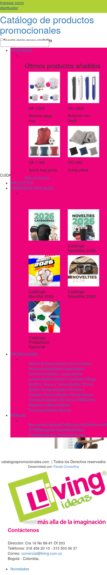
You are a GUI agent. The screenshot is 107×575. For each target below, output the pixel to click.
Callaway (53, 424)
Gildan (90, 424)
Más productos (37, 177)
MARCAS (18, 415)
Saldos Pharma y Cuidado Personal (57, 392)
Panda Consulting (66, 466)
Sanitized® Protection (56, 434)
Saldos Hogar (62, 368)
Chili (64, 424)
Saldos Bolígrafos (43, 363)
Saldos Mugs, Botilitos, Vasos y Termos (63, 381)
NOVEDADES (21, 50)
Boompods (37, 424)
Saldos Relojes (70, 394)
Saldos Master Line (58, 379)
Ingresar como (12, 5)
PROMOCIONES (24, 354)
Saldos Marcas (59, 410)
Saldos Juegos (59, 373)
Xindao (79, 434)
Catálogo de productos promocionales (47, 24)
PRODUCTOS (21, 182)
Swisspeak (46, 429)
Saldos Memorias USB (65, 399)
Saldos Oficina (81, 384)
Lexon (101, 424)
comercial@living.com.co (41, 553)
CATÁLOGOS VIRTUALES (31, 188)
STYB (33, 429)
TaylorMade (65, 429)
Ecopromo (76, 424)
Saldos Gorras (69, 363)
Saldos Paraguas (43, 389)
